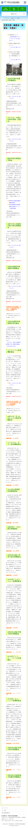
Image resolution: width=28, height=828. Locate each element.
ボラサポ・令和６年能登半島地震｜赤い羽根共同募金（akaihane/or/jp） (13, 344)
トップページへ (6, 18)
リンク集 (4, 810)
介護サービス (22, 9)
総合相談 (14, 9)
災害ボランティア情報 (15, 18)
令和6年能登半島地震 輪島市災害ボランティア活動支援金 (15, 206)
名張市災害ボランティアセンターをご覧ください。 (15, 38)
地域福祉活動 (5, 9)
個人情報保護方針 (6, 812)
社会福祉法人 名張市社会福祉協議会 (10, 2)
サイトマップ (5, 807)
